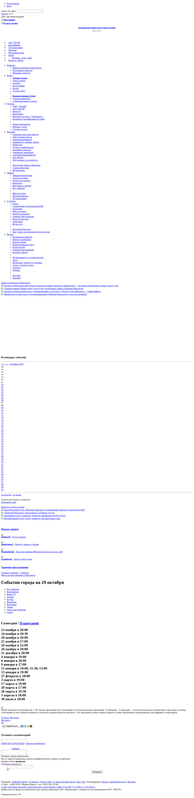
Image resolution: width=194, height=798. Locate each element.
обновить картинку (11, 764)
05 (2, 397)
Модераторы (18, 170)
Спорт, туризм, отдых (23, 265)
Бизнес (10, 234)
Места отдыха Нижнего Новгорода (18, 575)
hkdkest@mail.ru (19, 782)
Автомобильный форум (24, 155)
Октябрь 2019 (16, 364)
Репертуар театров (21, 180)
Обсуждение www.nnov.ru (25, 160)
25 (2, 448)
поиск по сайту (8, 11)
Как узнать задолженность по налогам (31, 232)
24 (2, 446)
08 (2, 484)
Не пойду (5, 720)
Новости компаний (21, 239)
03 (2, 392)
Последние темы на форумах (26, 165)
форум (105, 782)
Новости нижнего (21, 214)
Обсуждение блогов (22, 137)
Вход (9, 6)
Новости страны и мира (12, 507)
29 (2, 459)
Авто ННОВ (18, 109)
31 (2, 464)
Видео (15, 88)
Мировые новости (21, 73)
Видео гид (17, 224)
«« (2, 364)
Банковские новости (22, 237)
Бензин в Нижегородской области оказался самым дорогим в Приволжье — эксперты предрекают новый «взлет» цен (61, 285)
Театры (10, 597)
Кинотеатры (13, 592)
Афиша (10, 173)
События (24, 572)
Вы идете (14, 717)
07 (2, 482)
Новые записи (9, 529)
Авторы (16, 83)
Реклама (16, 278)
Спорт (10, 612)
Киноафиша (14, 45)
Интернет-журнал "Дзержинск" (27, 116)
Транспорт (17, 221)
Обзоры (16, 270)
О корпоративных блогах (24, 101)
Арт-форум (17, 157)
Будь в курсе (97, 30)
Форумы (12, 50)
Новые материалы (21, 124)
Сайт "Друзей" (19, 106)
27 (2, 454)
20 (2, 436)
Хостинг (16, 275)
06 (2, 400)
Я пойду (5, 717)
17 (2, 428)
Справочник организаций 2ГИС (28, 206)
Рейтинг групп (19, 127)
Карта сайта (46, 782)
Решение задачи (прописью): (15, 756)
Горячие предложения (23, 216)
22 (2, 441)
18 (2, 431)
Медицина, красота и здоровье (27, 262)
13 (2, 418)
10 (2, 410)
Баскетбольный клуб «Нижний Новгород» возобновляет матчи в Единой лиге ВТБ (44, 510)
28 (2, 456)
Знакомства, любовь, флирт (25, 142)
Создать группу (20, 129)
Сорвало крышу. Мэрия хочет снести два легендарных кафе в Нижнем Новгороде (43, 288)
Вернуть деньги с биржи (27, 544)
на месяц (17, 495)
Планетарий (29, 623)
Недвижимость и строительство (27, 257)
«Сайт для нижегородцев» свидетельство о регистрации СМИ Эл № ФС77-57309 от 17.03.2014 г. (48, 787)
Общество (17, 145)
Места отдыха (19, 193)
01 (2, 387)
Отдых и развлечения (22, 147)
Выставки (11, 604)
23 (2, 443)
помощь (15, 748)
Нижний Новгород (21, 229)
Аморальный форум (22, 139)
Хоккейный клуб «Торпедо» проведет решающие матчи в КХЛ (34, 515)
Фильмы (16, 58)
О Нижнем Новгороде (64, 782)
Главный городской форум (25, 134)
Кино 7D (11, 594)
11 (2, 413)
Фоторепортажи (16, 53)
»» (7, 364)
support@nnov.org (117, 782)
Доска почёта (18, 80)
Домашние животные (22, 152)
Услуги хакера (19, 537)
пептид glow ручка (23, 559)
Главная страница (9, 572)
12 (2, 415)
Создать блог (18, 91)
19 (2, 433)
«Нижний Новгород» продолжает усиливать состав (29, 513)
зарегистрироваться (35, 743)
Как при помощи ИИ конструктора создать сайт (39, 552)
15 (2, 423)
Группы (10, 104)
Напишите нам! (8, 502)
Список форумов (20, 168)
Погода (4, 14)
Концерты (17, 183)
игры (23, 58)
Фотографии (18, 86)
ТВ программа (15, 47)
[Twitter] (25, 726)
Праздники (17, 114)
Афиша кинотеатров (22, 175)
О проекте (34, 782)
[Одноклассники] (28, 726)
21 (2, 438)
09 (2, 407)
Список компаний (21, 98)
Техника (16, 268)
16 (2, 425)
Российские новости (22, 70)
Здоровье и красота (21, 150)
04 (2, 395)
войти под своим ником (12, 743)
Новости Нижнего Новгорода (26, 68)
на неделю (6, 495)
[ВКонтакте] (22, 726)
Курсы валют (18, 247)
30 (2, 384)
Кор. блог (81, 782)
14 (2, 420)
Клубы (10, 599)
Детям (10, 607)
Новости (11, 65)
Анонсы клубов (20, 178)
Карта (11, 55)
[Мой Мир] (31, 726)
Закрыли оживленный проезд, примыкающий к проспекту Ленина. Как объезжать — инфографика (52, 291)
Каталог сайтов (15, 60)
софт (29, 58)
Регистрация (13, 3)
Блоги (10, 75)
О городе (11, 201)
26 (2, 451)
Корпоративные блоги (23, 244)
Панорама (17, 209)
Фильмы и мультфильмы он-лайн (28, 119)
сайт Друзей (14, 42)
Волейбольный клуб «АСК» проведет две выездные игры (32, 518)
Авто (14, 260)
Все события (18, 188)
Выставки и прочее (21, 186)
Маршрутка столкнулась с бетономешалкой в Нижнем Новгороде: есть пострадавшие (45, 294)
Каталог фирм (19, 242)
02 (2, 390)
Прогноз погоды (20, 219)
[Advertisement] (18, 324)
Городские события (16, 610)
